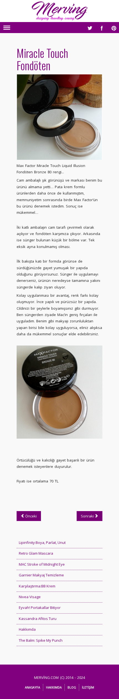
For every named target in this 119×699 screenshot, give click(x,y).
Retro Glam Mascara (36, 553)
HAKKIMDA (54, 687)
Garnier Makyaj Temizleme (41, 575)
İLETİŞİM (88, 687)
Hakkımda (27, 629)
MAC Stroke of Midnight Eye (42, 564)
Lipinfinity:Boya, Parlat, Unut (42, 542)
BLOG (72, 687)
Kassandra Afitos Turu (37, 618)
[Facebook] (100, 27)
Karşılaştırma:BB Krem (37, 586)
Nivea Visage (30, 596)
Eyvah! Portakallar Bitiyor (40, 607)
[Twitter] (88, 27)
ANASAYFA (32, 687)
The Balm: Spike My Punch (41, 640)
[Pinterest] (112, 27)
